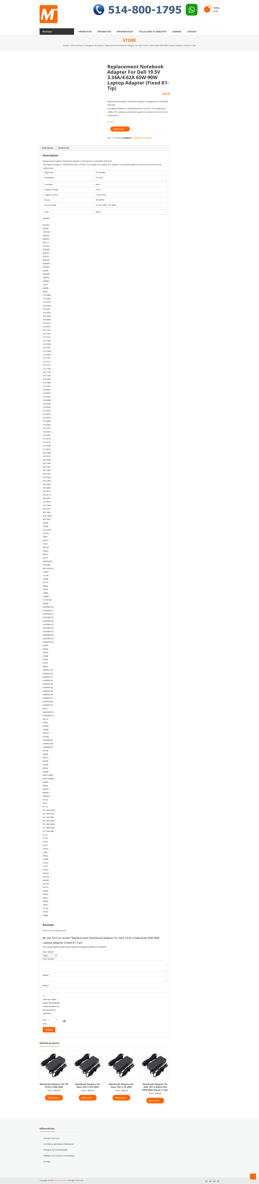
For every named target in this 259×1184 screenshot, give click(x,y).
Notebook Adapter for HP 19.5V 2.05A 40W (54, 1086)
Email (46, 985)
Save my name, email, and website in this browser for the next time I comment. (51, 1006)
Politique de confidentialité (55, 1149)
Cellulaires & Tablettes (153, 31)
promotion (85, 31)
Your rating (48, 951)
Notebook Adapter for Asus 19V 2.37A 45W (87, 1086)
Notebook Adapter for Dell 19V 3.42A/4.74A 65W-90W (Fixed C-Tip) (155, 1087)
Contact (192, 31)
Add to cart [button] (53, 1097)
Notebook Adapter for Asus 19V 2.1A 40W (121, 1086)
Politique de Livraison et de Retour (58, 1155)
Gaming (176, 31)
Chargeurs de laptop (94, 45)
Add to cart (118, 129)
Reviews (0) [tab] (63, 148)
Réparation (104, 31)
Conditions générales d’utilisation (58, 1144)
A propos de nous (51, 1138)
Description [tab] (47, 148)
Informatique (125, 31)
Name (46, 975)
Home (66, 45)
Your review (49, 958)
